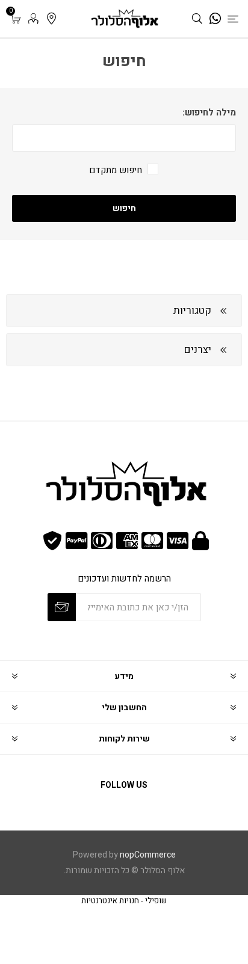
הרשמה (62, 607)
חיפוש (124, 208)
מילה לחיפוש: (209, 112)
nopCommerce (148, 855)
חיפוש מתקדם (115, 170)
